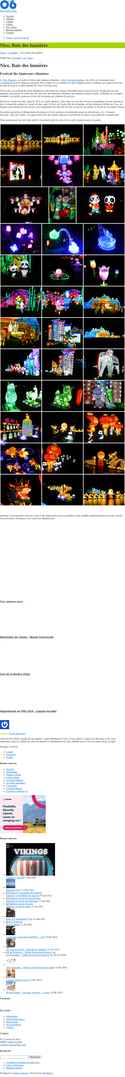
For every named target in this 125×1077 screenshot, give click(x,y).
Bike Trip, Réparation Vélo (19, 919)
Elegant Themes (20, 1073)
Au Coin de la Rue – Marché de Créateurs (26, 949)
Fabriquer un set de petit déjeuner (22, 901)
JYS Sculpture (13, 924)
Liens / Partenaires (15, 1065)
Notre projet (12, 1022)
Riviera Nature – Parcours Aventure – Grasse (27, 992)
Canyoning (11, 785)
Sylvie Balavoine (17, 733)
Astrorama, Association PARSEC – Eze (25, 937)
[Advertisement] (62, 559)
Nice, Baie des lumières (72, 80)
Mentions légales (14, 1068)
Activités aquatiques (15, 783)
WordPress (47, 1073)
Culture (9, 21)
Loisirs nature (12, 777)
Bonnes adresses (14, 30)
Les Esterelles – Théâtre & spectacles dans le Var (29, 955)
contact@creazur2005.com (13, 1044)
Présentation (12, 1016)
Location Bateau (14, 788)
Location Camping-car (17, 791)
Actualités (13, 53)
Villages (10, 19)
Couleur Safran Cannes (17, 980)
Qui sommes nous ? (15, 1019)
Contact (10, 1027)
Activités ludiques (14, 780)
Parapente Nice (13, 890)
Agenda (10, 32)
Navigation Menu (8, 11)
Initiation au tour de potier (18, 906)
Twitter (9, 757)
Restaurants (11, 772)
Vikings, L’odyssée (15, 877)
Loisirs (9, 24)
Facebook (11, 754)
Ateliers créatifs (13, 774)
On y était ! (11, 27)
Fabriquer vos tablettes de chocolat (22, 895)
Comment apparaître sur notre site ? (23, 1062)
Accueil (10, 16)
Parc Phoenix (9, 80)
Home (3, 53)
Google (9, 752)
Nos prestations (13, 1024)
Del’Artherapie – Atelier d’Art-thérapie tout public (30, 967)
